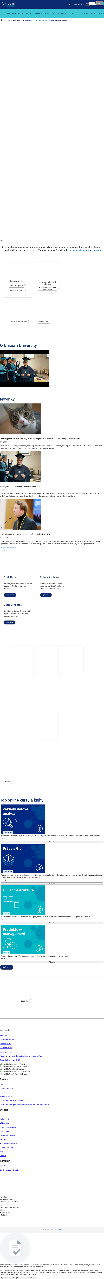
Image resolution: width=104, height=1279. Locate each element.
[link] (4, 1036)
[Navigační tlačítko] (99, 3)
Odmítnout (33, 1278)
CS (87, 4)
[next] (1, 241)
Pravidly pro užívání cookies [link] (34, 1267)
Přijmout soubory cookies (8, 1278)
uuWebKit (58, 1230)
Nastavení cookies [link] (45, 1220)
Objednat (52, 842)
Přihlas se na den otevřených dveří (40, 20)
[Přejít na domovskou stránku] (8, 4)
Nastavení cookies (22, 1278)
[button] (52, 823)
